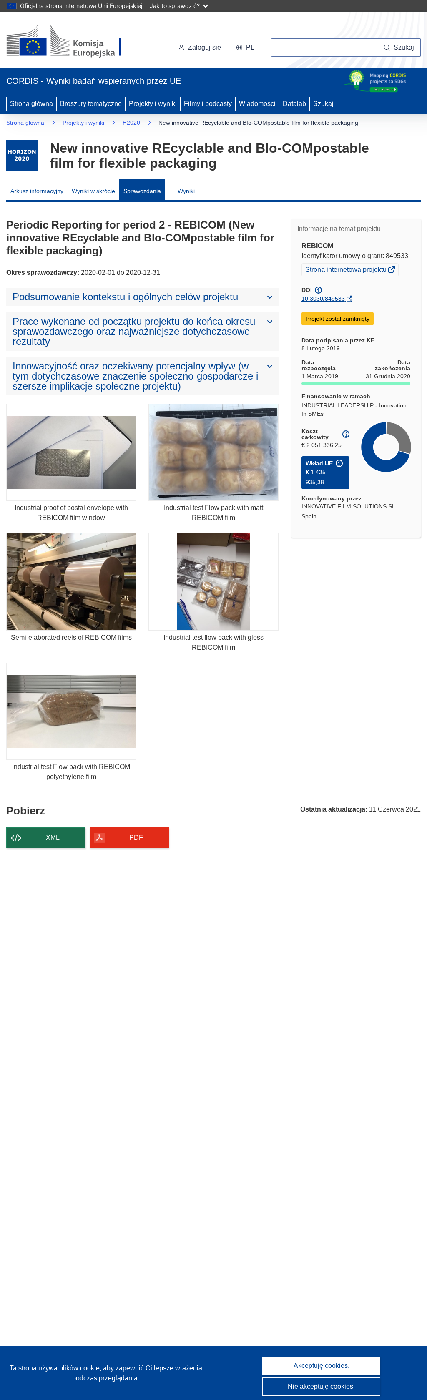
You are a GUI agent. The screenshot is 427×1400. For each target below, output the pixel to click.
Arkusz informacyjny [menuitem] (36, 191)
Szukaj (323, 103)
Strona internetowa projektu (346, 270)
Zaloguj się (204, 47)
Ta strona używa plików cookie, (56, 1368)
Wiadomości (257, 103)
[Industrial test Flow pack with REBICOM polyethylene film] (71, 711)
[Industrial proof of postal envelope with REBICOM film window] (71, 452)
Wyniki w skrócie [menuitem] (93, 191)
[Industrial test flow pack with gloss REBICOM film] (213, 581)
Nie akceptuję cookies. (321, 1386)
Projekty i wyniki (153, 103)
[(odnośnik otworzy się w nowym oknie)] (73, 41)
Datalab (294, 103)
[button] (245, 47)
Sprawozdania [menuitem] (142, 191)
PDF (136, 837)
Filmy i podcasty (208, 103)
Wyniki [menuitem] (186, 191)
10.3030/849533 (323, 298)
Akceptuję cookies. (321, 1365)
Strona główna (31, 103)
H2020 (131, 122)
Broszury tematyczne (91, 103)
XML (53, 837)
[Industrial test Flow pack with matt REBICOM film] (213, 452)
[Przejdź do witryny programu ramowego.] (22, 155)
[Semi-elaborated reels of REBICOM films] (71, 581)
